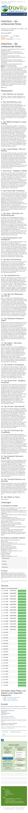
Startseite (4, 1)
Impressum (7, 791)
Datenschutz (8, 792)
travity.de (4, 14)
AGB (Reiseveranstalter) (15, 732)
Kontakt (7, 790)
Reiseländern (9, 761)
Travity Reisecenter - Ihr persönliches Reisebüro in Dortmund (13, 799)
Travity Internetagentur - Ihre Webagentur (14, 801)
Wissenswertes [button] (5, 558)
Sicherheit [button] (4, 564)
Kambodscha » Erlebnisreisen (13, 697)
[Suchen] (7, 758)
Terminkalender (9, 766)
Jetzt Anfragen (5, 732)
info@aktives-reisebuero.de (10, 718)
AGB (6, 795)
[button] (3, 66)
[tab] (14, 558)
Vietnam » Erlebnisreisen (12, 700)
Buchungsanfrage (22, 590)
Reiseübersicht (12, 1)
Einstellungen (12, 37)
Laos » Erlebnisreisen (12, 699)
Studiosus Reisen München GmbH (16, 580)
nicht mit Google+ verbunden (2, 37)
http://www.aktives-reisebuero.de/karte (18, 708)
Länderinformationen (7, 769)
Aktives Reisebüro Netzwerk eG (17, 802)
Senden (4, 734)
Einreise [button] (4, 561)
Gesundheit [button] (5, 567)
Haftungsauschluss (9, 794)
